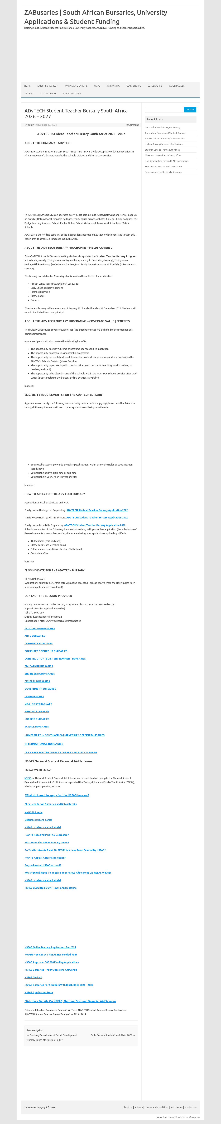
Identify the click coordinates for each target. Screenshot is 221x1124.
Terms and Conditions (157, 1107)
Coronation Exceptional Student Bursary (165, 133)
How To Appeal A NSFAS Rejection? (45, 857)
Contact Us (191, 1107)
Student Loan (48, 93)
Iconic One (162, 1117)
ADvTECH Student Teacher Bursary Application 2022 (97, 510)
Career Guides (176, 86)
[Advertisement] (110, 54)
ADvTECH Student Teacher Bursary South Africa (102, 1010)
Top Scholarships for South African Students (167, 161)
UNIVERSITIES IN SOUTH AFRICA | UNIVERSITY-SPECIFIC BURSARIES (65, 735)
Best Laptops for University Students (163, 172)
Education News (72, 93)
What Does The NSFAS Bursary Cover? (47, 842)
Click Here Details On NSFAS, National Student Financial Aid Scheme (70, 1001)
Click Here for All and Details (51, 804)
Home (27, 86)
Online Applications (76, 86)
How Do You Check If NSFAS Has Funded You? (51, 954)
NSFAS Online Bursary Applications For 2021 (50, 947)
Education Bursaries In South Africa (52, 1010)
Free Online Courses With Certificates (163, 166)
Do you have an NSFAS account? (43, 865)
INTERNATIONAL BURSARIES (44, 743)
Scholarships (155, 86)
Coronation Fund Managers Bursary (162, 127)
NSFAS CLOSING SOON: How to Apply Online (51, 888)
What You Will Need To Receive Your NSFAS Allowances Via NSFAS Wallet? (68, 872)
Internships (113, 86)
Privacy (139, 1107)
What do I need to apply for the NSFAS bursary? (57, 795)
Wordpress (194, 1117)
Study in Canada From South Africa (162, 149)
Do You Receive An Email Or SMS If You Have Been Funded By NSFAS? (65, 850)
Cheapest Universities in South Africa (163, 155)
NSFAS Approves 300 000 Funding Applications (52, 962)
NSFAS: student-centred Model (43, 827)
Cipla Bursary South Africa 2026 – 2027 (113, 1035)
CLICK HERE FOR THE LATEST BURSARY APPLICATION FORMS (61, 752)
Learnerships (134, 86)
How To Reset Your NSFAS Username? (47, 835)
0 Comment (132, 124)
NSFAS (97, 86)
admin (31, 124)
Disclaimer (176, 1107)
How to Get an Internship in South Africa (165, 138)
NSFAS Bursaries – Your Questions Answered (51, 969)
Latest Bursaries (46, 86)
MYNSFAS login (33, 812)
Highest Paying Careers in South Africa (164, 144)
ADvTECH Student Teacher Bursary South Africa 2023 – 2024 (55, 1014)
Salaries (28, 93)
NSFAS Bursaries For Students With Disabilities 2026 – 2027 (59, 985)
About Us (128, 1107)
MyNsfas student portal (38, 820)
